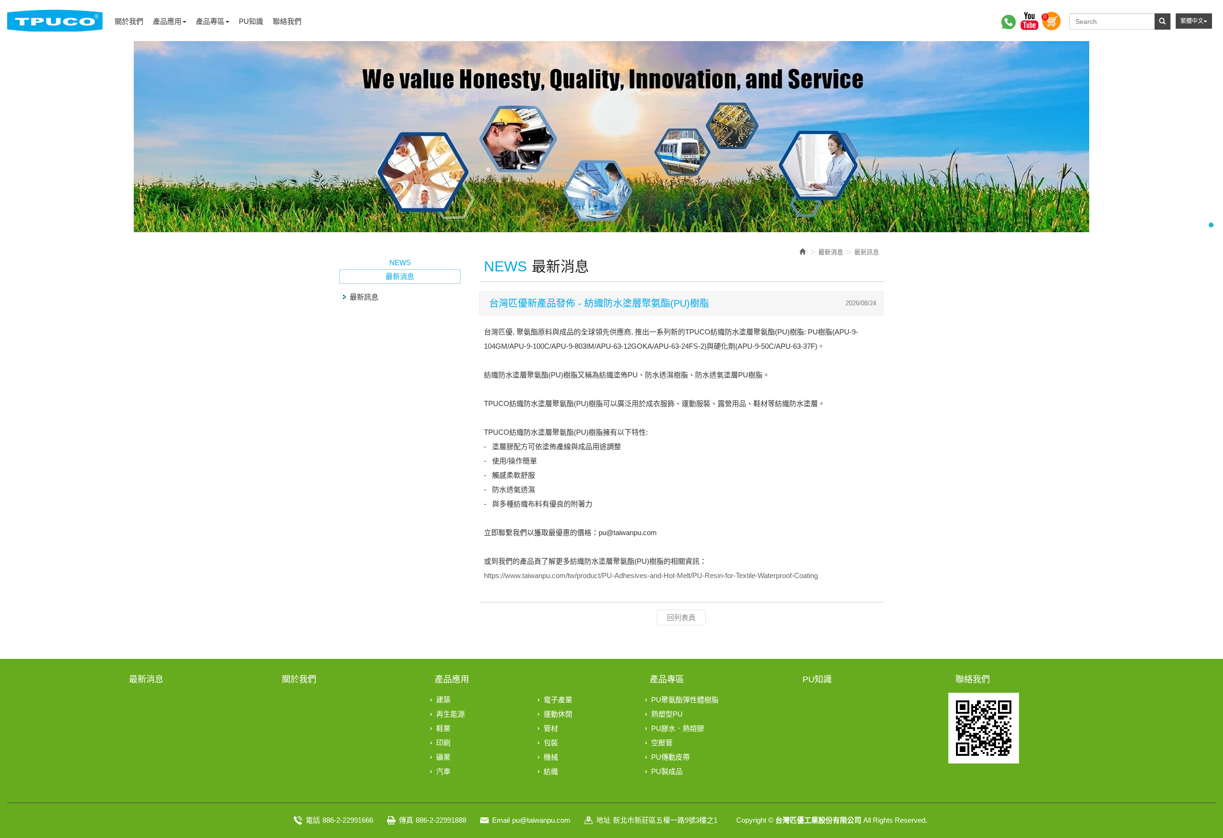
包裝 (551, 743)
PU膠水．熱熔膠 (677, 728)
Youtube (1029, 21)
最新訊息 (364, 297)
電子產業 (558, 700)
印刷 (443, 743)
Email (501, 820)
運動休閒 (558, 714)
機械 (551, 757)
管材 (551, 728)
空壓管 (662, 743)
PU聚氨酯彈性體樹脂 (685, 700)
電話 (313, 820)
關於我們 (299, 679)
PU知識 (817, 679)
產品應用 (452, 679)
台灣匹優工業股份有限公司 (55, 21)
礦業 (443, 757)
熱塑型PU (667, 714)
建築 (443, 700)
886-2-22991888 (441, 820)
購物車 (1051, 21)
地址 (603, 820)
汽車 (443, 771)
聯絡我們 (972, 679)
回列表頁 (681, 617)
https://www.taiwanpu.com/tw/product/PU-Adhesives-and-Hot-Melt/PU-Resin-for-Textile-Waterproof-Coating (651, 575)
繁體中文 (1191, 21)
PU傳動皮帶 (670, 757)
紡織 (551, 771)
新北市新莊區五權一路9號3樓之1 (665, 820)
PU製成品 (667, 771)
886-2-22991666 (347, 820)
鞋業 (443, 728)
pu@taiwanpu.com (541, 820)
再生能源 (450, 714)
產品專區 (667, 679)
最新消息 (146, 679)
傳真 (406, 820)
